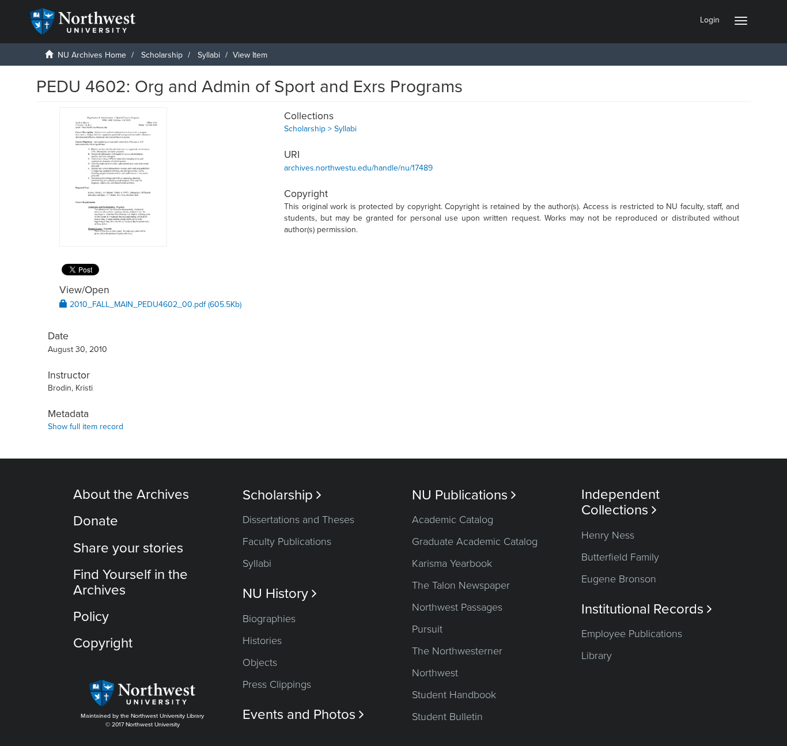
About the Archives (131, 494)
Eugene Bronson (618, 579)
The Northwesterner (457, 651)
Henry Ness (607, 535)
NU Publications (464, 495)
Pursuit (427, 629)
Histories (262, 640)
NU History (280, 593)
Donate (95, 521)
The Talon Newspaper (461, 585)
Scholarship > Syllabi (320, 129)
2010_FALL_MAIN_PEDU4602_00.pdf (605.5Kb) (154, 304)
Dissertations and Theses (298, 519)
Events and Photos (303, 714)
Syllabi (209, 55)
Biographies (269, 618)
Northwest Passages (457, 607)
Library (596, 655)
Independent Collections (620, 502)
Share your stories (128, 548)
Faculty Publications (287, 541)
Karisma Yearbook (452, 563)
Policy (91, 616)
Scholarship (162, 55)
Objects (260, 662)
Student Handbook (454, 694)
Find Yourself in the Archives (130, 582)
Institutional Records (646, 609)
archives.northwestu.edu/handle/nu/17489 (358, 168)
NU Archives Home (92, 55)
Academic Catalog (452, 519)
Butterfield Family (620, 557)
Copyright (103, 643)
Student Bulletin (447, 716)
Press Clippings (277, 684)
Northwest (435, 673)
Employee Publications (631, 633)
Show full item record (85, 426)
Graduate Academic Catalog (475, 541)
